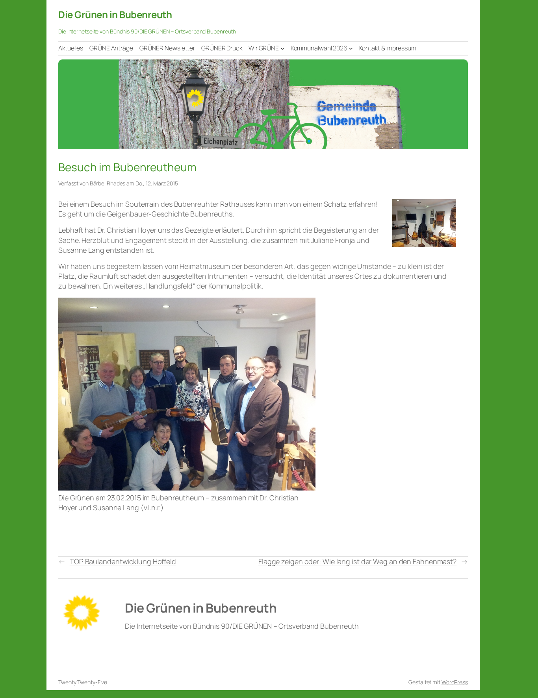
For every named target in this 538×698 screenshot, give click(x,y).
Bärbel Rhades (108, 183)
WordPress (455, 682)
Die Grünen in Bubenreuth (115, 14)
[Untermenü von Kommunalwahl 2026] (351, 48)
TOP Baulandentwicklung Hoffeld (123, 561)
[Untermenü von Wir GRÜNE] (282, 48)
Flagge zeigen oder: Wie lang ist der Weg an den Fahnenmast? (357, 561)
